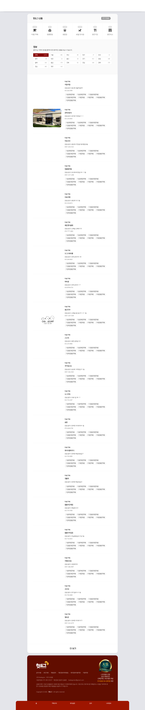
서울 (57, 55)
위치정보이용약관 (76, 673)
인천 (104, 55)
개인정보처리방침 (63, 673)
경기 (88, 59)
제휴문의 (53, 673)
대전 (57, 59)
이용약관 (85, 673)
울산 (72, 59)
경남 (41, 66)
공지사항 (38, 673)
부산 (72, 55)
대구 (88, 55)
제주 (57, 66)
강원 (104, 59)
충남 (57, 63)
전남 (88, 63)
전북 (72, 63)
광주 (41, 59)
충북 (41, 63)
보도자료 (46, 673)
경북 (104, 63)
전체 (41, 55)
